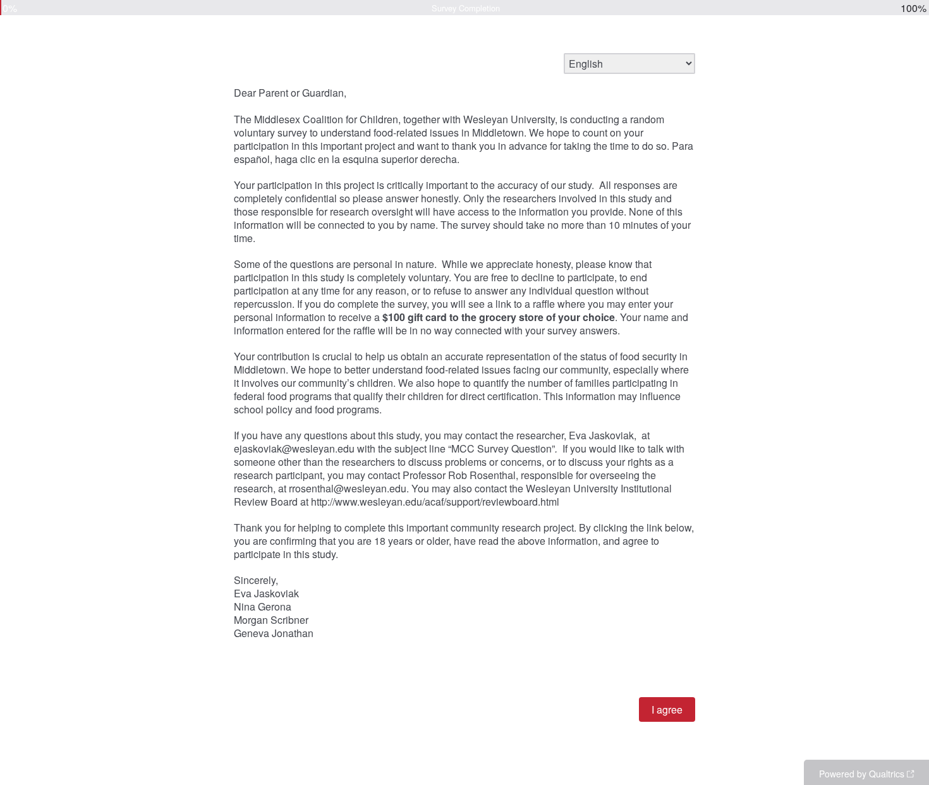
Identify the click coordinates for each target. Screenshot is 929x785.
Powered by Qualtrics (861, 773)
